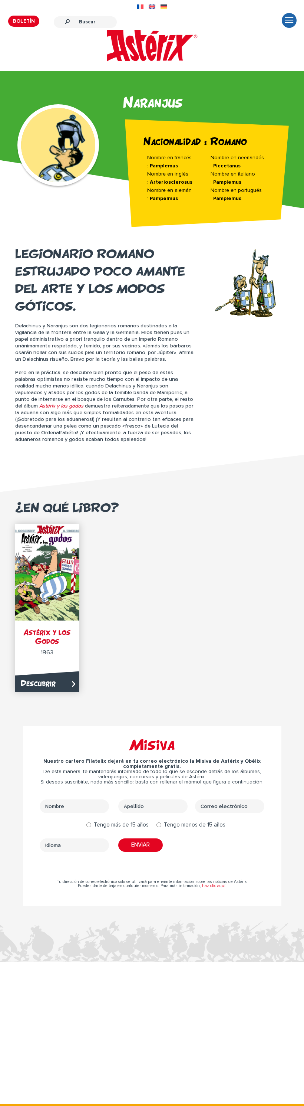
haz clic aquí (213, 886)
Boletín (24, 21)
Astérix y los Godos (47, 637)
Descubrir (38, 683)
